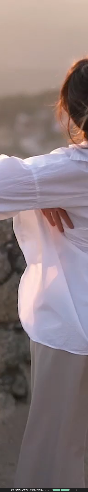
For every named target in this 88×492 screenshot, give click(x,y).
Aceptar (56, 489)
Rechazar (65, 489)
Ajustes (73, 489)
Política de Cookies (45, 490)
